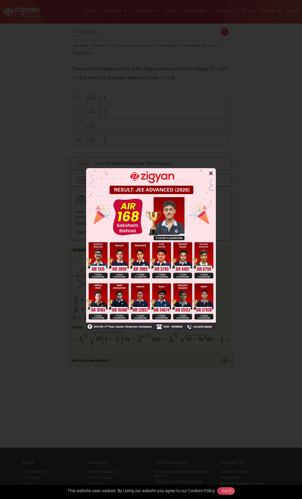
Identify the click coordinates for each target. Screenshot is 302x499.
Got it (226, 491)
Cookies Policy (201, 490)
